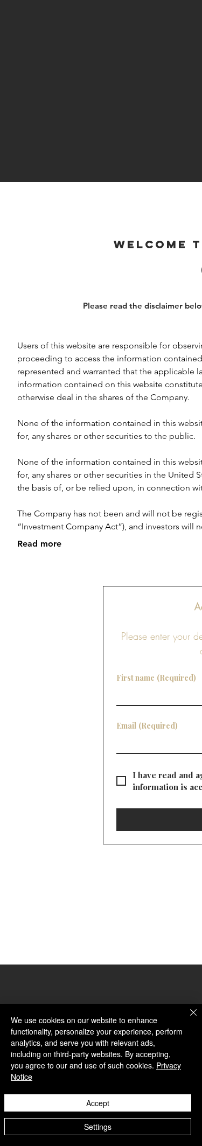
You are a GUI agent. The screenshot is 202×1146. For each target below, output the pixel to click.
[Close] (187, 1019)
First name (156, 677)
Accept (97, 1103)
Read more (39, 544)
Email (147, 725)
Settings (98, 1126)
